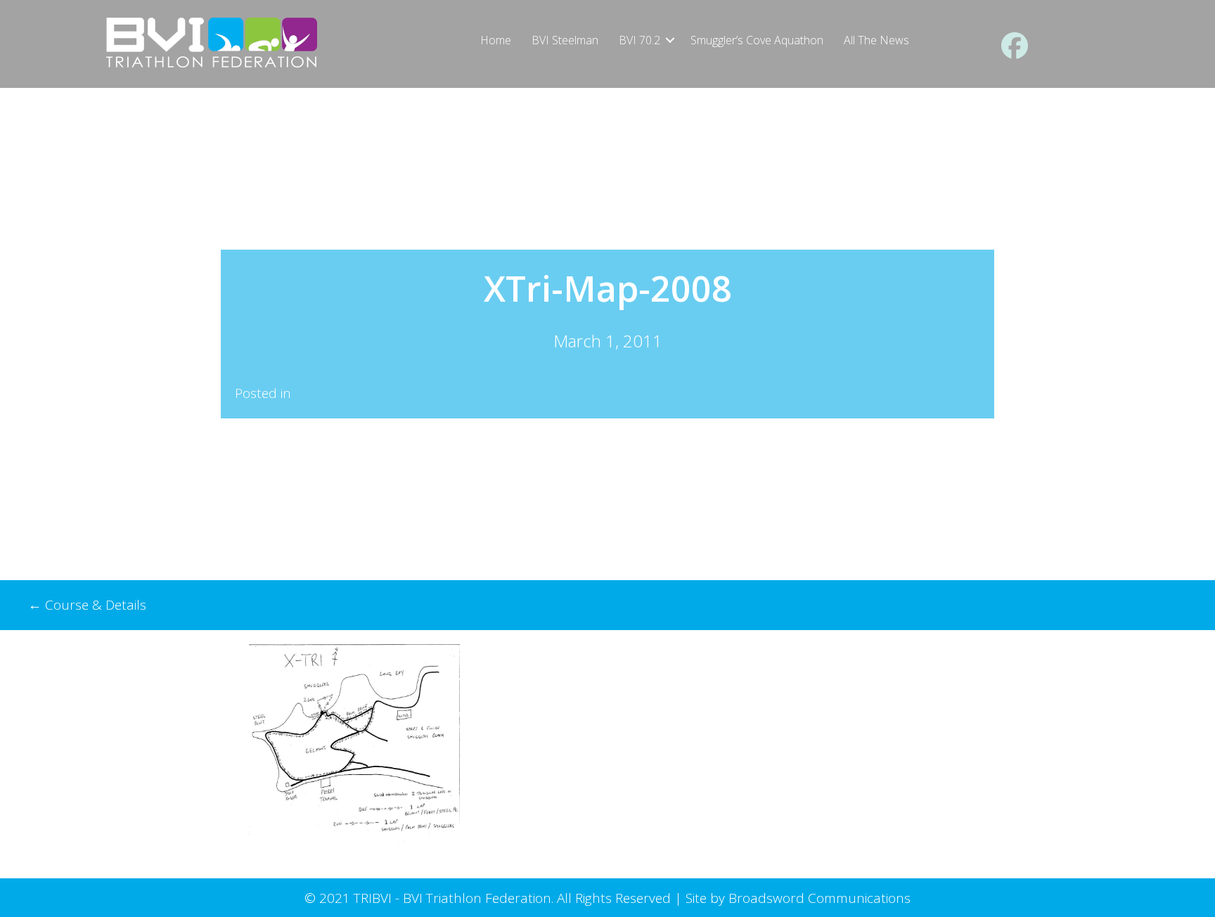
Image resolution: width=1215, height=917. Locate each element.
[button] (670, 40)
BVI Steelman (565, 40)
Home (495, 40)
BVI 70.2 (639, 40)
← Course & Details (87, 605)
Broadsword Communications (819, 898)
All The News (876, 40)
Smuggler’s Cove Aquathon (756, 40)
